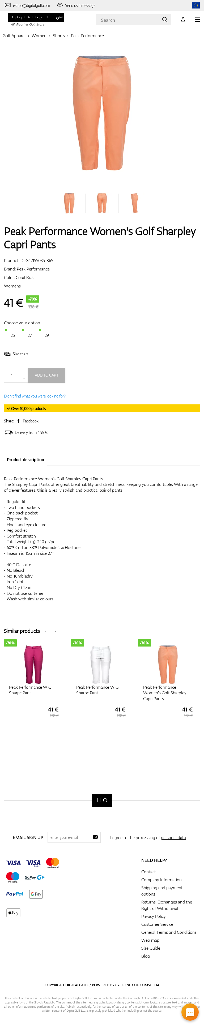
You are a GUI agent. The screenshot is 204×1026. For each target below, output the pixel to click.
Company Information (161, 880)
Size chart (20, 353)
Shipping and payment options (162, 891)
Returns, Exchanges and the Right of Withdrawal (166, 905)
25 (13, 335)
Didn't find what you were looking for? (35, 396)
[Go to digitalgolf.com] (196, 5)
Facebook (31, 421)
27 (30, 335)
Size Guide (150, 948)
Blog (145, 956)
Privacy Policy (153, 916)
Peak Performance (87, 35)
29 (47, 335)
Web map (150, 940)
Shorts (59, 35)
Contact (148, 872)
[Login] (183, 19)
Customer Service (157, 924)
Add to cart (46, 375)
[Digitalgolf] (102, 800)
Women (39, 35)
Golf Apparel (14, 35)
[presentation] (45, 631)
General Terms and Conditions (169, 932)
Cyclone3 (124, 985)
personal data (173, 837)
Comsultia (149, 985)
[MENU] (197, 19)
